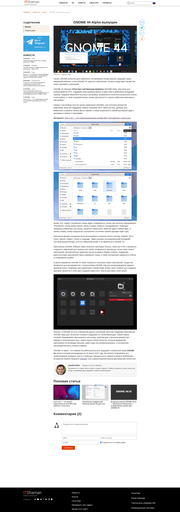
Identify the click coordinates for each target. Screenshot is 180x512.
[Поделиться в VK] (141, 22)
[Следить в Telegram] (41, 499)
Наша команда (138, 498)
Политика (135, 493)
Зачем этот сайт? (80, 509)
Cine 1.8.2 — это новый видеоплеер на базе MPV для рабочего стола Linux (35, 100)
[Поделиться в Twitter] (141, 33)
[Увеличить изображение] (95, 49)
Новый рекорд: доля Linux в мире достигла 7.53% (34, 61)
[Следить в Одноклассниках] (49, 499)
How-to (81, 3)
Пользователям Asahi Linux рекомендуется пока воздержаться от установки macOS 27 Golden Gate (36, 92)
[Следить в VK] (46, 499)
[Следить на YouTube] (38, 499)
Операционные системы (142, 508)
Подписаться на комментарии (113, 442)
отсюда (83, 359)
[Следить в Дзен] (52, 499)
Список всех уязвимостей (143, 503)
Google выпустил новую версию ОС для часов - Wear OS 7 (35, 68)
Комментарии (30, 31)
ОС (73, 3)
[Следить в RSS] (35, 499)
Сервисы (107, 3)
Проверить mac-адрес (82, 505)
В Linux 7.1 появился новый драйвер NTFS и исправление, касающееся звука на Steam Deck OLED (35, 75)
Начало (28, 27)
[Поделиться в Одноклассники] (142, 39)
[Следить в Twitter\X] (43, 499)
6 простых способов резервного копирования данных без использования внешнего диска (34, 84)
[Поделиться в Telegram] (141, 28)
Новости (63, 3)
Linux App (93, 3)
